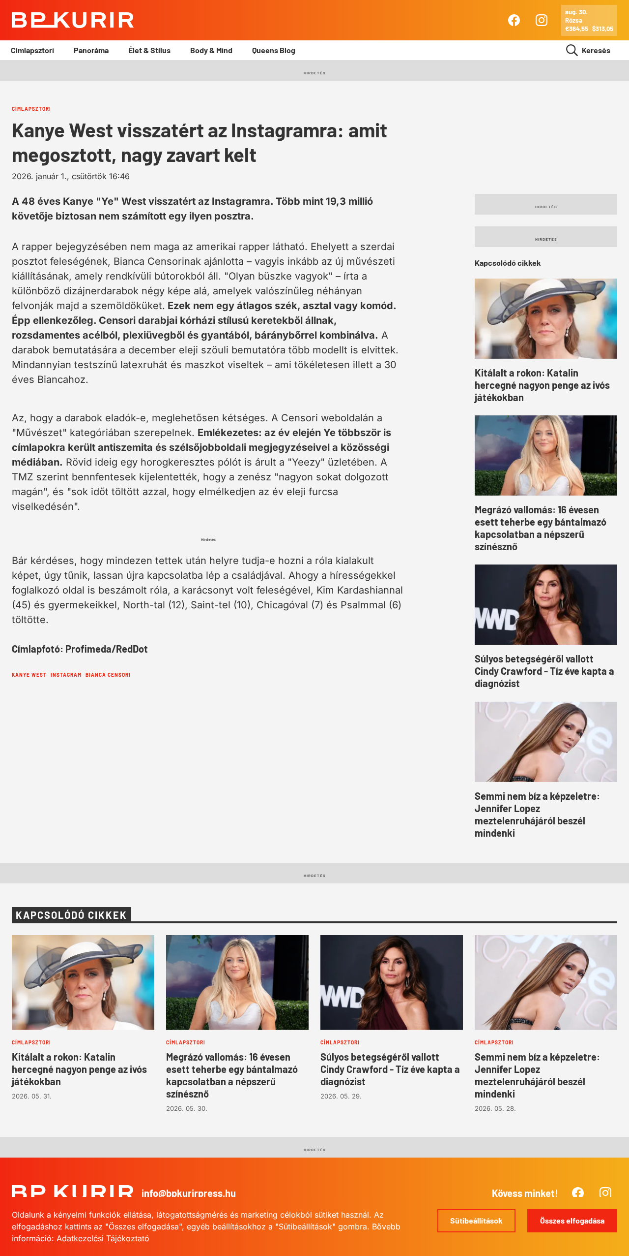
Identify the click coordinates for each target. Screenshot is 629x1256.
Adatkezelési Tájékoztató (103, 1238)
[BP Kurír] (73, 20)
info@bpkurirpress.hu (189, 1193)
